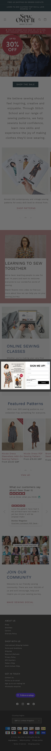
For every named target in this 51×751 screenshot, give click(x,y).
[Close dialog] (48, 363)
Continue (43, 382)
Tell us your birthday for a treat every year (31, 380)
